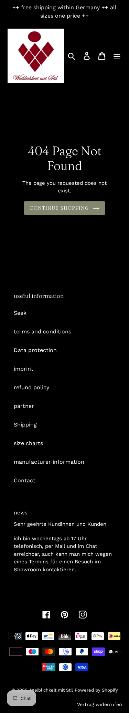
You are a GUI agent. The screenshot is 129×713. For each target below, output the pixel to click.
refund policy (31, 387)
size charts (28, 443)
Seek (20, 313)
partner (24, 406)
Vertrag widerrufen (99, 704)
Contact (24, 480)
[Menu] (117, 55)
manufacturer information (49, 462)
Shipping (25, 424)
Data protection (35, 350)
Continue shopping (59, 208)
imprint (23, 368)
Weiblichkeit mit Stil (51, 690)
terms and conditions (42, 331)
